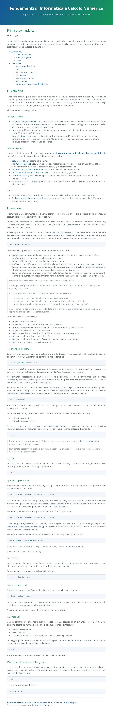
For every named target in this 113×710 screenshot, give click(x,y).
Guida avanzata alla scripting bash (27, 198)
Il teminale (16, 63)
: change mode (25, 78)
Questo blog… (17, 51)
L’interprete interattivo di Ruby (32, 84)
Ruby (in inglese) (23, 57)
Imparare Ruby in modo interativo (27, 169)
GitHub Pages (43, 705)
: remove (21, 75)
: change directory (25, 66)
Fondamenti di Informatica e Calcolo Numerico (28, 702)
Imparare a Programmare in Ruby (26, 121)
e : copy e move (26, 72)
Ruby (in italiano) (23, 54)
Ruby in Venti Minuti (20, 130)
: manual (21, 81)
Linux (18, 60)
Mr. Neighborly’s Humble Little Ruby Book (30, 172)
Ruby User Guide (18, 136)
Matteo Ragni (70, 702)
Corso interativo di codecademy (25, 181)
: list (19, 69)
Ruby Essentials (18, 161)
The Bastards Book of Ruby (23, 163)
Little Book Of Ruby (20, 175)
